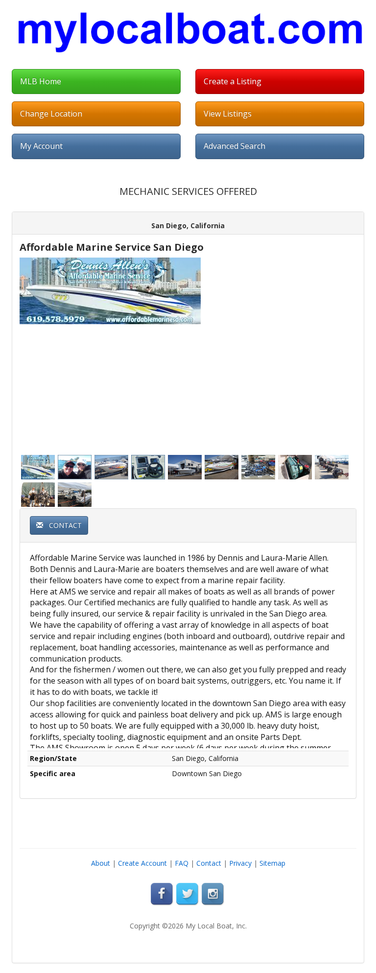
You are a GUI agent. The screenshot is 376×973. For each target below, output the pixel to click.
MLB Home (40, 81)
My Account (41, 146)
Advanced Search (234, 146)
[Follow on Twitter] (188, 894)
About (100, 863)
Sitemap (272, 863)
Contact (208, 863)
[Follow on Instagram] (213, 894)
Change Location (51, 113)
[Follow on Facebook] (162, 894)
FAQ (181, 863)
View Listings (228, 113)
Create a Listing (232, 81)
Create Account (142, 863)
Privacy (240, 863)
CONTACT (62, 525)
